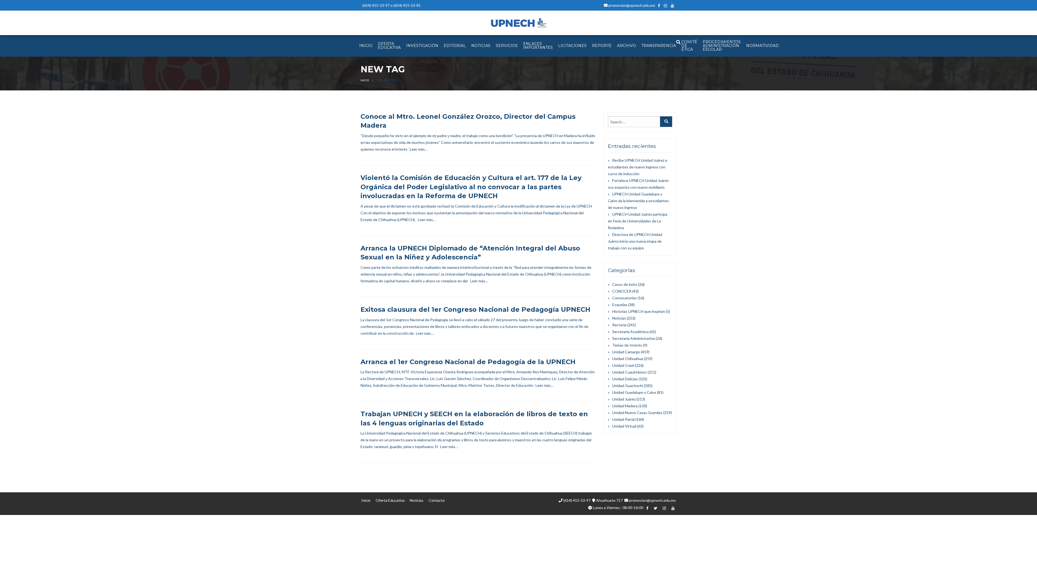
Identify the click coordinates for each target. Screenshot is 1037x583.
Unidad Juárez (624, 399)
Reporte (602, 45)
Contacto (437, 500)
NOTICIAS (480, 45)
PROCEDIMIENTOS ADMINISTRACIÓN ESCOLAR (722, 45)
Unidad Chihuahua (627, 358)
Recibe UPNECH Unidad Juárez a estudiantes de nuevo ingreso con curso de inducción (637, 167)
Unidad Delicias (625, 379)
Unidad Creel (623, 365)
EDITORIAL (455, 45)
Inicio (365, 80)
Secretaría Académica (630, 331)
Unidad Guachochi (627, 385)
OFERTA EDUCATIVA (389, 45)
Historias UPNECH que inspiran (638, 311)
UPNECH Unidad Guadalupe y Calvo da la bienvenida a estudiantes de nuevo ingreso (638, 201)
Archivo (626, 45)
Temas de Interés (627, 345)
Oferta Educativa (390, 500)
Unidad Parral (623, 419)
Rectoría (619, 325)
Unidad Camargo (626, 352)
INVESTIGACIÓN (422, 45)
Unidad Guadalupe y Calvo (634, 392)
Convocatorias (624, 298)
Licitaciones (572, 45)
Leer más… (418, 149)
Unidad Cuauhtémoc (629, 372)
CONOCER (621, 291)
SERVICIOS (507, 45)
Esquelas (619, 304)
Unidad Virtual (624, 426)
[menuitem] (365, 46)
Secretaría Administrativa (633, 338)
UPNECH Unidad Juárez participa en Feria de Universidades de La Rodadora (637, 221)
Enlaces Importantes (538, 45)
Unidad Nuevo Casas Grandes (637, 412)
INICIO (365, 45)
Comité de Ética (689, 45)
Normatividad (762, 45)
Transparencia (658, 45)
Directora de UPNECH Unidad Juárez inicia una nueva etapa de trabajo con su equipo (635, 241)
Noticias (619, 318)
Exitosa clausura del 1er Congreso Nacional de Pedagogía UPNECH (475, 309)
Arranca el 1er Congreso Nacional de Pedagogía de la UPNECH (468, 362)
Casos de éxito (624, 284)
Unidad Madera (625, 406)
